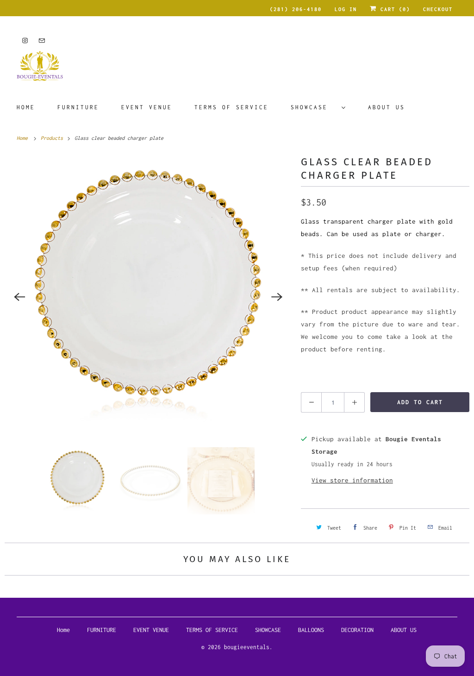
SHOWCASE (314, 107)
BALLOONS (311, 629)
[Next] (277, 297)
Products (53, 138)
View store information (352, 480)
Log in (346, 9)
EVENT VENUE (146, 107)
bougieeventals (246, 647)
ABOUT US (386, 107)
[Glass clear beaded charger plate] (148, 297)
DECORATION (357, 629)
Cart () (393, 9)
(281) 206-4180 (296, 9)
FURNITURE (78, 107)
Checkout (438, 9)
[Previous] (19, 297)
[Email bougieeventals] (42, 40)
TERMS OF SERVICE (231, 107)
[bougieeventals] (237, 69)
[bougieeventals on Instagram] (25, 40)
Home (26, 107)
